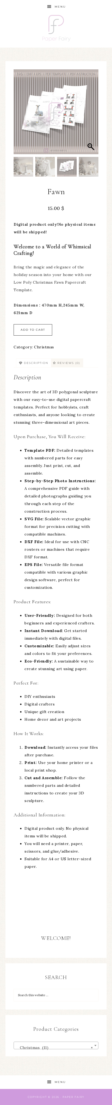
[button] (92, 114)
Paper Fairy (56, 31)
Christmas (44, 347)
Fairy (79, 1096)
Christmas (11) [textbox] (54, 1047)
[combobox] (56, 1045)
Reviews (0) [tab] (68, 363)
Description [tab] (35, 363)
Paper (68, 1096)
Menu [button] (60, 6)
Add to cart (33, 330)
